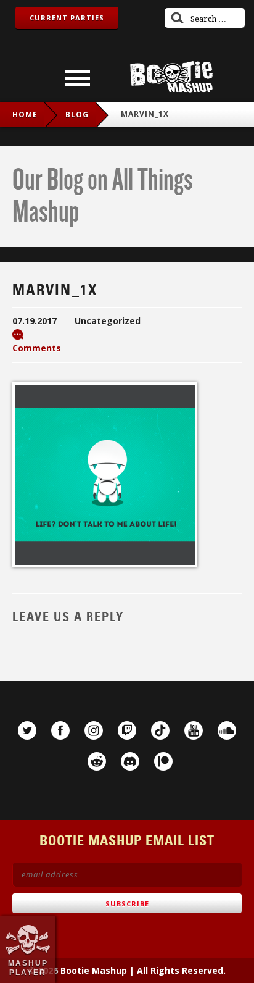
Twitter (27, 730)
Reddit (97, 761)
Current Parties (67, 17)
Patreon (163, 761)
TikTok (160, 730)
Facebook (60, 730)
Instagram (93, 730)
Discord (130, 761)
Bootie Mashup (171, 77)
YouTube (193, 730)
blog (77, 114)
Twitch (127, 730)
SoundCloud (227, 730)
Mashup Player (28, 967)
